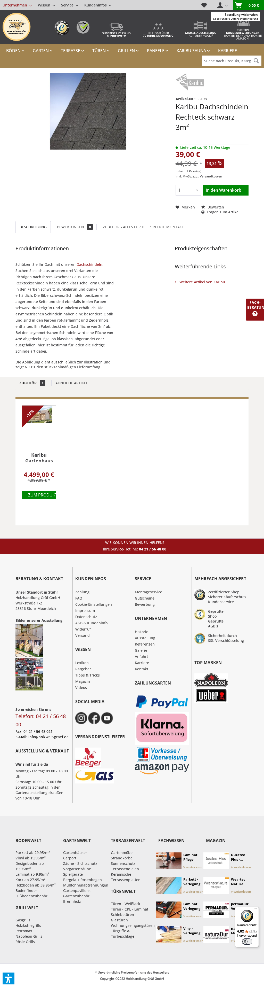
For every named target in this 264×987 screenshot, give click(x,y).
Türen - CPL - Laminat (129, 909)
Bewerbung (145, 604)
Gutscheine (144, 598)
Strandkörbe (122, 858)
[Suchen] (256, 60)
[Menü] (256, 910)
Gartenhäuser (75, 852)
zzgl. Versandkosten (207, 176)
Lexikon (82, 662)
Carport (69, 858)
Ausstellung (145, 637)
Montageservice (148, 591)
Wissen (44, 5)
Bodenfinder (26, 890)
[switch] (247, 941)
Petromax (23, 930)
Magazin (82, 681)
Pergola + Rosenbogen (82, 879)
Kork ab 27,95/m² (30, 879)
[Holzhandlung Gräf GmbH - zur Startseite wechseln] (17, 27)
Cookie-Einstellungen (93, 604)
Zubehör (31, 382)
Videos (81, 687)
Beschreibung (33, 226)
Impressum (85, 610)
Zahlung (82, 591)
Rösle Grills (25, 941)
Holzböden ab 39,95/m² (35, 885)
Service (68, 5)
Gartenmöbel (122, 852)
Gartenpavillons (76, 890)
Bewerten (215, 207)
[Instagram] (81, 718)
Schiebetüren (122, 914)
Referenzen (145, 644)
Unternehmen (15, 5)
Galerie (141, 650)
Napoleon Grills (28, 936)
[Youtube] (107, 718)
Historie (141, 631)
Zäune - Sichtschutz (80, 863)
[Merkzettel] (204, 5)
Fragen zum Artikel (223, 211)
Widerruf (83, 629)
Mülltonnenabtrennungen (85, 885)
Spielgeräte (73, 874)
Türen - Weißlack (125, 903)
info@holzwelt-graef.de (48, 736)
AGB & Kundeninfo (91, 622)
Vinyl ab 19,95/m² (30, 858)
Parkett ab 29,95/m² (32, 852)
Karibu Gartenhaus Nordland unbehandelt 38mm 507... (39, 458)
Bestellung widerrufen (241, 15)
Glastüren (119, 920)
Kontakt (141, 668)
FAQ (78, 598)
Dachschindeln (89, 264)
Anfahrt (141, 656)
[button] (8, 978)
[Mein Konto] (222, 5)
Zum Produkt (42, 495)
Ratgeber (83, 668)
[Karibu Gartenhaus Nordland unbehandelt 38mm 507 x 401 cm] (39, 427)
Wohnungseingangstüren (133, 925)
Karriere (142, 662)
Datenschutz (86, 616)
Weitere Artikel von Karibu (201, 281)
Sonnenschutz (123, 863)
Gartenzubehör (76, 895)
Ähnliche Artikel (71, 382)
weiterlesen (194, 867)
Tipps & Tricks (87, 675)
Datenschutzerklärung (244, 18)
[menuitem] (57, 5)
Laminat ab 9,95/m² (32, 874)
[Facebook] (94, 718)
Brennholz (72, 901)
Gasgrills (22, 920)
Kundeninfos (96, 5)
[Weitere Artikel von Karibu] (190, 82)
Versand (82, 635)
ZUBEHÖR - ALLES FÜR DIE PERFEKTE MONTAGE (143, 226)
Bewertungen (74, 226)
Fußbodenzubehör (31, 895)
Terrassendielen (125, 868)
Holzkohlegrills (28, 925)
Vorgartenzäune (77, 868)
